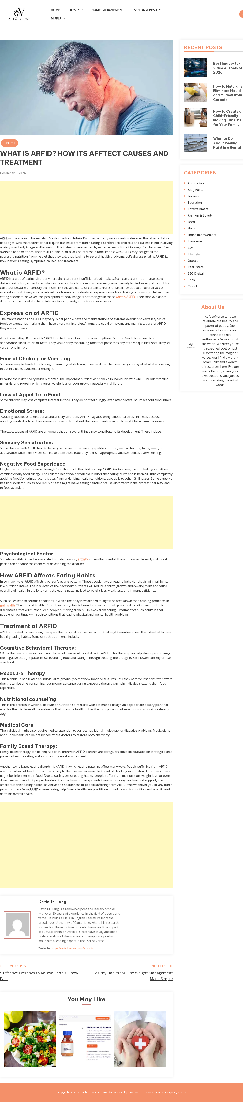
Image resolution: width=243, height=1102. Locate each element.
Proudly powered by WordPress (122, 1092)
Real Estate (196, 267)
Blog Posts (195, 190)
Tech (191, 280)
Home (55, 10)
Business (194, 196)
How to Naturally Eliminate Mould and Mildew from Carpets (227, 93)
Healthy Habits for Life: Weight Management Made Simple (30, 1050)
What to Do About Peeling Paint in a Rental (227, 143)
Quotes (193, 260)
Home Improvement (108, 10)
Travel (192, 286)
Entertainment (198, 209)
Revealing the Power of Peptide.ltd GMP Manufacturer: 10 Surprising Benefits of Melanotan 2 (84, 1048)
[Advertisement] (86, 207)
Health (9, 143)
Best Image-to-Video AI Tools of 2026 (227, 68)
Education (195, 202)
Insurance (195, 241)
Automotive (196, 183)
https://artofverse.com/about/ (72, 948)
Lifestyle (75, 10)
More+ (56, 18)
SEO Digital (196, 273)
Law (190, 248)
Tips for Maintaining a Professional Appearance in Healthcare (139, 1050)
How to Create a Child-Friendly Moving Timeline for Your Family (227, 118)
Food (191, 222)
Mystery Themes (177, 1092)
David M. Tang (52, 902)
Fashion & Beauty (146, 10)
